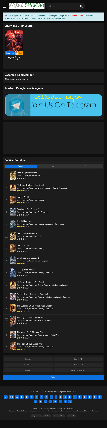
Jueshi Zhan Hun (24, 221)
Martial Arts (63, 188)
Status (77, 365)
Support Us (36, 416)
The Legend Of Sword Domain (30, 317)
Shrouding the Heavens (27, 173)
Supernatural (59, 224)
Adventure (33, 176)
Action (25, 176)
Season (78, 359)
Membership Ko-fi (77, 15)
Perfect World (23, 197)
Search (54, 377)
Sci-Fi (40, 176)
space (45, 212)
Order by (77, 370)
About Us (72, 416)
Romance (66, 297)
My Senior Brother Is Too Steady (31, 185)
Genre (27, 359)
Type (28, 370)
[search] (81, 6)
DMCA (47, 416)
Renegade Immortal (25, 270)
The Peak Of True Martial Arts (29, 344)
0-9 (11, 397)
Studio (27, 365)
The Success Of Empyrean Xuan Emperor (35, 306)
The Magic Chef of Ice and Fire (30, 332)
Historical (54, 188)
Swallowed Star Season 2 (28, 209)
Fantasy (47, 188)
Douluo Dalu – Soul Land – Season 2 (32, 294)
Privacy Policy (58, 416)
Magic (47, 335)
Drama (40, 188)
